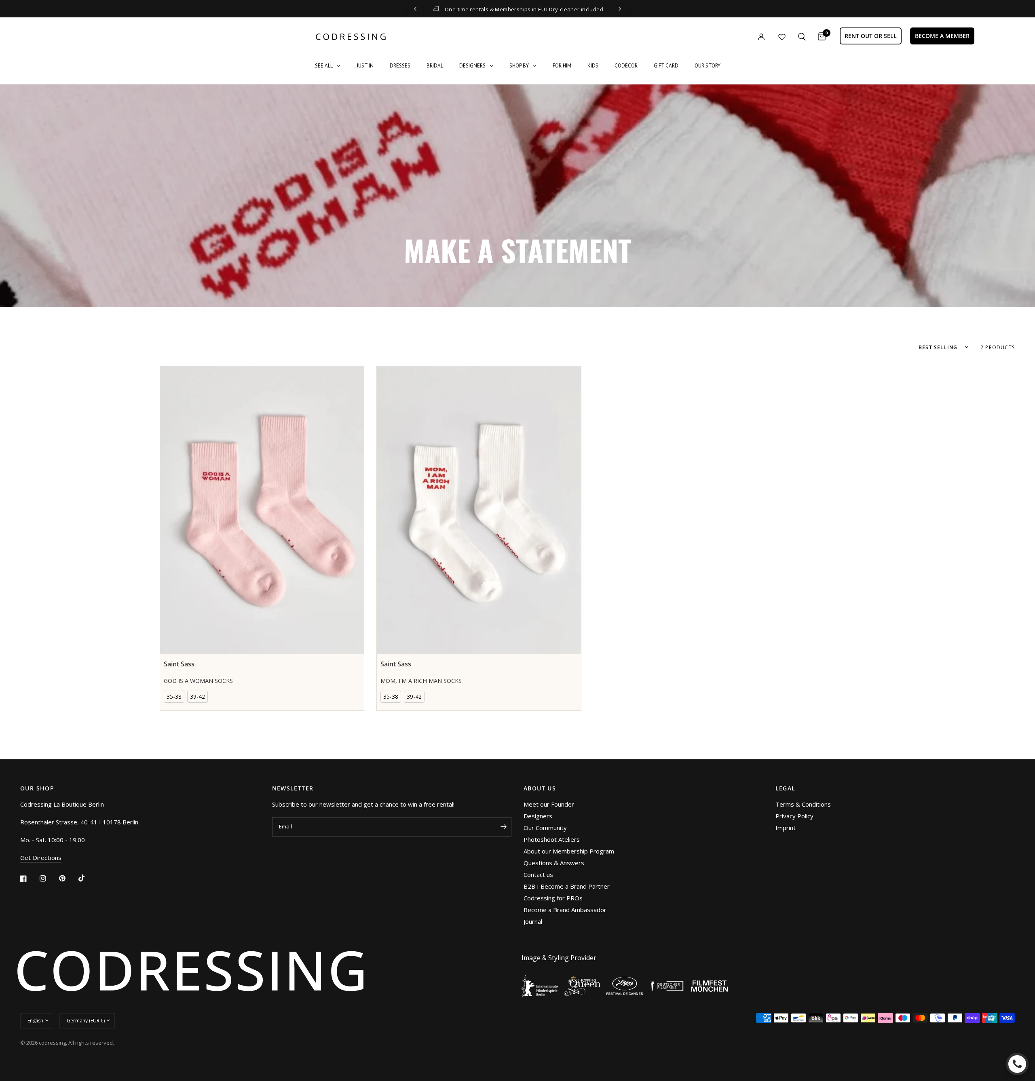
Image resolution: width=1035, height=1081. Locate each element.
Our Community (545, 828)
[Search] (802, 36)
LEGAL (785, 788)
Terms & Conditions (803, 804)
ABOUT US (540, 788)
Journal (533, 921)
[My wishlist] (782, 37)
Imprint (785, 828)
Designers (538, 816)
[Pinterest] (68, 878)
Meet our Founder (549, 804)
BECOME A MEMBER (942, 36)
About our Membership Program (569, 851)
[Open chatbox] (1017, 1064)
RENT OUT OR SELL (871, 36)
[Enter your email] (503, 827)
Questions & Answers (554, 863)
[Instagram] (48, 878)
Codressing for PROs (553, 898)
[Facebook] (29, 878)
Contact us (538, 874)
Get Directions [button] (40, 857)
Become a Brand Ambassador (565, 910)
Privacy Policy (794, 816)
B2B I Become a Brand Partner (567, 886)
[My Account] (745, 36)
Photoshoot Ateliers (552, 839)
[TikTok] (87, 878)
